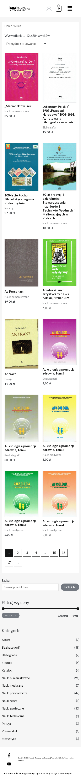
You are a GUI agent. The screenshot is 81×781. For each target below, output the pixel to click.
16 (63, 552)
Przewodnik (10, 731)
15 (54, 552)
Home (8, 25)
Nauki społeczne (13, 708)
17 (9, 562)
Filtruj (10, 615)
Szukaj (6, 580)
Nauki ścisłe (9, 701)
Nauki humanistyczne (16, 678)
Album (6, 640)
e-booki (7, 663)
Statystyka (9, 739)
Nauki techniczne (13, 716)
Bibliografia (9, 655)
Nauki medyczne (12, 685)
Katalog (7, 670)
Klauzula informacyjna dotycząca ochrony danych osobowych (38, 773)
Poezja (6, 723)
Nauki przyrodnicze (14, 693)
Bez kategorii (11, 647)
